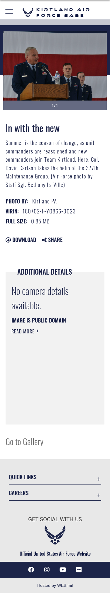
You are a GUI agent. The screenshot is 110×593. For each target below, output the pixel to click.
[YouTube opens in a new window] (63, 569)
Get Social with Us (55, 519)
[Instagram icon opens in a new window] (47, 569)
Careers (18, 492)
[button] (9, 12)
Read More (23, 331)
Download (23, 239)
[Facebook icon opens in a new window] (31, 569)
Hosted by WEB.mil (55, 585)
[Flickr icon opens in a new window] (79, 569)
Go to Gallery (24, 441)
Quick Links (22, 476)
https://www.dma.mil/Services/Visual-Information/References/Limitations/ (47, 405)
